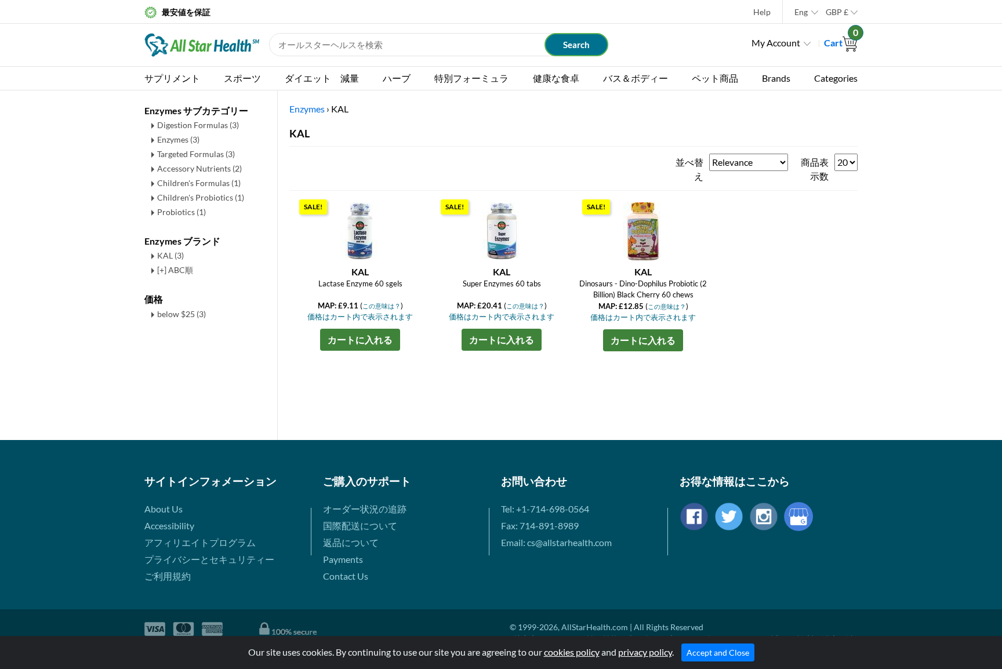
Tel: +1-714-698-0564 (545, 508)
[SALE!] (360, 229)
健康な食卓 (556, 77)
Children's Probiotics (200, 197)
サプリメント (172, 77)
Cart (841, 42)
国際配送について (360, 525)
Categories (836, 77)
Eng (801, 12)
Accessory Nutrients (199, 168)
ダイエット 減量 (322, 77)
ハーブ (397, 77)
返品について (351, 542)
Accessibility (169, 525)
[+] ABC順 (175, 270)
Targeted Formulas (196, 154)
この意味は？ (381, 306)
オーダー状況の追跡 (364, 508)
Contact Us (345, 575)
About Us (163, 508)
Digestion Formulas (198, 125)
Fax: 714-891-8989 (540, 525)
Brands (776, 77)
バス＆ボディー (635, 77)
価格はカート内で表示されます (360, 316)
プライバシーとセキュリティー (209, 559)
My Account (776, 42)
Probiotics (181, 212)
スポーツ (242, 77)
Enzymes (178, 139)
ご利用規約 (167, 575)
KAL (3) (170, 255)
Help (762, 12)
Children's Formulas (199, 183)
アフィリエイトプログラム (200, 542)
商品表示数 (815, 169)
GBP (837, 12)
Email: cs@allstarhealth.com (556, 542)
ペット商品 (715, 77)
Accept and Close (718, 652)
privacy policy (645, 651)
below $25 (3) (181, 314)
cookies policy (572, 651)
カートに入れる (360, 339)
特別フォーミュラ (471, 77)
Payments (343, 559)
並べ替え (689, 169)
